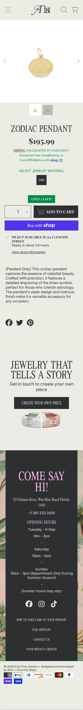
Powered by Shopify (26, 670)
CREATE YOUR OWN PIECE (41, 403)
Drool (10, 670)
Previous (5, 61)
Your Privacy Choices (41, 649)
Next (78, 61)
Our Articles (41, 630)
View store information (28, 252)
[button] (8, 10)
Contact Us (42, 640)
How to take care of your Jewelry (41, 620)
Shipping (19, 150)
